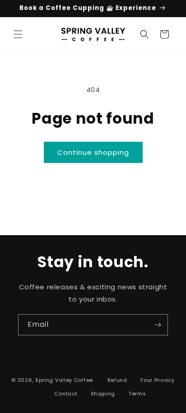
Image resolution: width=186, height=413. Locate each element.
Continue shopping (93, 152)
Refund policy (115, 380)
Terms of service (135, 394)
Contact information (62, 394)
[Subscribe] (157, 324)
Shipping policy (100, 394)
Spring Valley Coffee (64, 379)
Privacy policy (154, 380)
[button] (18, 34)
